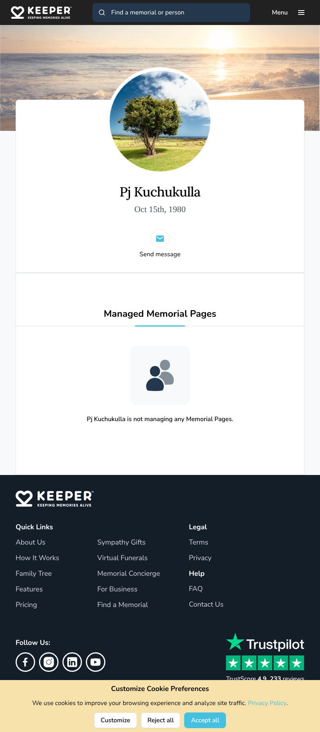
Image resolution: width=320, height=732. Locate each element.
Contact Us (206, 604)
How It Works (37, 558)
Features (29, 589)
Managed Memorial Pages (160, 314)
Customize (115, 720)
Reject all (161, 720)
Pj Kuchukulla (159, 192)
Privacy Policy (267, 703)
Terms (198, 542)
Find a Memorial (122, 605)
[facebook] (25, 662)
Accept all (205, 720)
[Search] (102, 12)
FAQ (196, 589)
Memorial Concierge (128, 573)
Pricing (26, 605)
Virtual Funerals (122, 558)
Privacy (200, 558)
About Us (30, 542)
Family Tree (34, 573)
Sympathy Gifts (121, 542)
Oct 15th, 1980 (159, 209)
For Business (117, 589)
